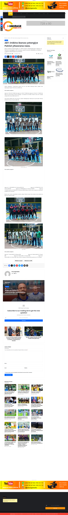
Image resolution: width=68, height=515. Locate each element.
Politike (37, 13)
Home (46, 13)
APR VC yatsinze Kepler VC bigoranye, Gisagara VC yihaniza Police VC (10, 392)
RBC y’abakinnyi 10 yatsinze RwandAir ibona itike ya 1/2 (10, 417)
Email (5, 367)
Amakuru (5, 13)
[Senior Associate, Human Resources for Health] (59, 70)
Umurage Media (8, 53)
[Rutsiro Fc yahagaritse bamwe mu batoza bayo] (24, 400)
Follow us (5, 496)
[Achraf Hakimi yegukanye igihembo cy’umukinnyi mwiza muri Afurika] (37, 425)
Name (6, 363)
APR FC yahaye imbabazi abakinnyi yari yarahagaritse (36, 443)
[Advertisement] (24, 178)
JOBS (14, 13)
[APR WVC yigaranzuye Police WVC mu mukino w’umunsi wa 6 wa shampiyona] (24, 425)
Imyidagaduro (31, 13)
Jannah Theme (12, 513)
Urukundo (24, 13)
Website (25, 367)
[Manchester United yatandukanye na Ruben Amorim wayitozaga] (10, 400)
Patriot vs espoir (19, 260)
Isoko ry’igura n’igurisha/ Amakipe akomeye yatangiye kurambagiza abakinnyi (36, 405)
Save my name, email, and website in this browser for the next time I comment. (18, 372)
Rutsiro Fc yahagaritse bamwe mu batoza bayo (22, 405)
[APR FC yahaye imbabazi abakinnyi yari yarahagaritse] (37, 437)
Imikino (10, 13)
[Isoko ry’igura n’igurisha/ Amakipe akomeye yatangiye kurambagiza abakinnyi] (37, 400)
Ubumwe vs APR (28, 260)
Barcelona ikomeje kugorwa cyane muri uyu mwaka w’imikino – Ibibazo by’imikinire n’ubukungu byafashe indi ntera (23, 444)
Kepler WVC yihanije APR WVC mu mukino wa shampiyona (23, 392)
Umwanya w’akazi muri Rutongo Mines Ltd (57, 13)
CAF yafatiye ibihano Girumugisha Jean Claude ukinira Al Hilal (36, 418)
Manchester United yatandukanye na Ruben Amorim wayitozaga (9, 405)
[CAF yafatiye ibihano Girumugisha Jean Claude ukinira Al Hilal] (37, 412)
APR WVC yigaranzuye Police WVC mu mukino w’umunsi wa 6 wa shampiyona (23, 430)
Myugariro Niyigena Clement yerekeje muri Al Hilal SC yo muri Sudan (15, 291)
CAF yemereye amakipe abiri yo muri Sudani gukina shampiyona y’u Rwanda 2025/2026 (10, 444)
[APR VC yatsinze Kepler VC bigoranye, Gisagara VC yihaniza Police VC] (10, 387)
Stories (41, 13)
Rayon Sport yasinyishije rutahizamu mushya (36, 392)
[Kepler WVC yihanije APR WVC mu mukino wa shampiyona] (24, 387)
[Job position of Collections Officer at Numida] (51, 57)
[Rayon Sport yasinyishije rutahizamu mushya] (37, 387)
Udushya (19, 13)
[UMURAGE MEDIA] (13, 26)
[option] (23, 290)
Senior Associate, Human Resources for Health (59, 74)
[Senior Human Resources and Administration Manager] (59, 57)
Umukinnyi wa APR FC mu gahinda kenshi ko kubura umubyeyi (23, 418)
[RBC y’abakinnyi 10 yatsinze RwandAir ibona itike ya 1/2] (10, 412)
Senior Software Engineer (50, 77)
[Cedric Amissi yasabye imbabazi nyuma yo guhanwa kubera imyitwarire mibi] (10, 425)
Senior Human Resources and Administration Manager (59, 63)
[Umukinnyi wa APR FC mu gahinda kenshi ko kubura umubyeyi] (24, 412)
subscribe (34, 0)
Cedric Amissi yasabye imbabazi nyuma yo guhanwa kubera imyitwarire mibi (10, 430)
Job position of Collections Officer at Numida (51, 62)
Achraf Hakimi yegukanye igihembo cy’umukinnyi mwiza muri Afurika (37, 430)
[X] (13, 273)
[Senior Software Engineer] (51, 71)
